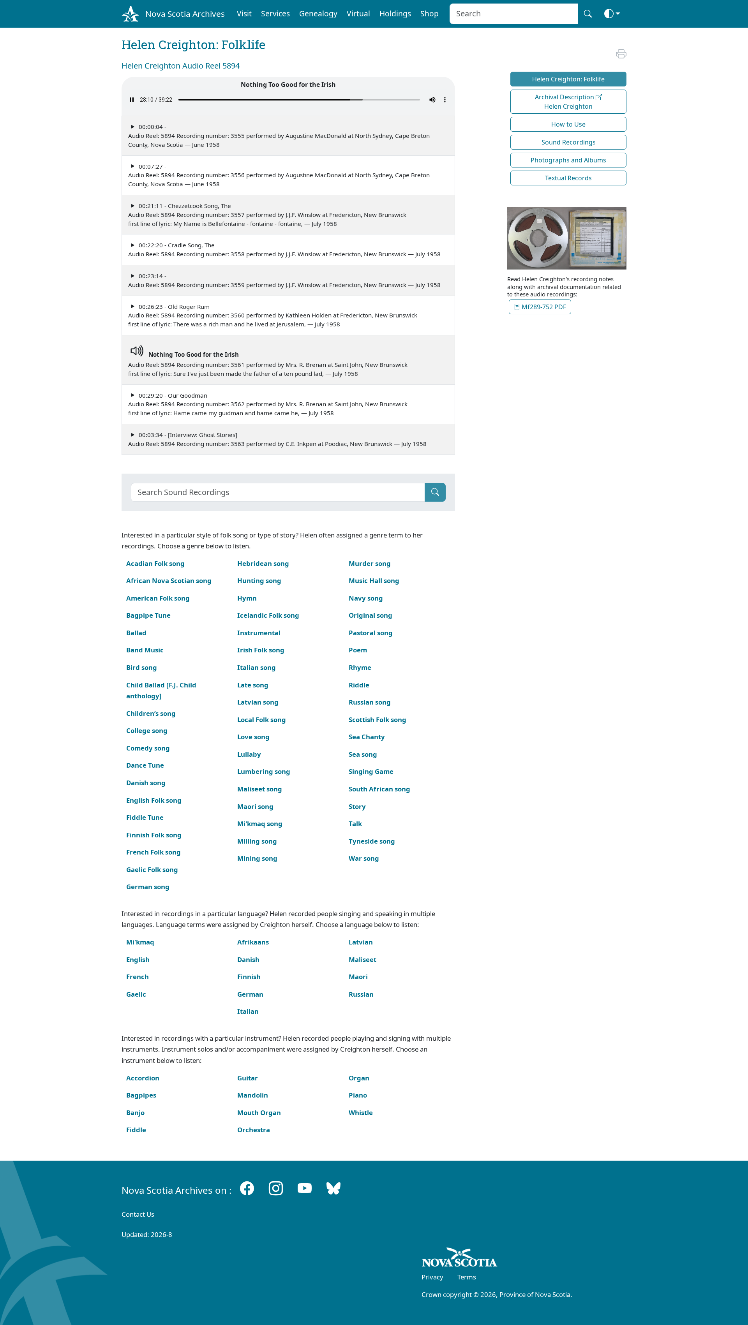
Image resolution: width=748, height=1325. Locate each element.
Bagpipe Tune (148, 615)
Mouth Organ (259, 1112)
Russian (361, 994)
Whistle (361, 1112)
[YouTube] (304, 1188)
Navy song (366, 598)
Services (275, 13)
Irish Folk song (260, 649)
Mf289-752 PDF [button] (543, 307)
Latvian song (258, 702)
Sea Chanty (367, 736)
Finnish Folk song (154, 834)
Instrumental (258, 632)
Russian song (370, 702)
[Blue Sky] (333, 1188)
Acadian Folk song (155, 563)
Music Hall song (374, 580)
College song (147, 730)
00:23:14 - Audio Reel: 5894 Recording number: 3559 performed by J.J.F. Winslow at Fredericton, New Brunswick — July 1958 (284, 280)
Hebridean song (263, 563)
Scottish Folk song (377, 719)
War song (364, 858)
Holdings (395, 13)
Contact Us (138, 1214)
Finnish (249, 976)
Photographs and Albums (568, 160)
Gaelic (136, 994)
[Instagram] (276, 1188)
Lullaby (249, 754)
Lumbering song (263, 771)
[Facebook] (247, 1188)
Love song (253, 736)
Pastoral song (371, 632)
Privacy (432, 1276)
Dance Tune (145, 765)
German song (147, 886)
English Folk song (154, 800)
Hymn (247, 598)
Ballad (136, 632)
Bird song (141, 667)
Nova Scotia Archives (185, 13)
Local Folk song (261, 719)
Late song (252, 684)
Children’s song (151, 713)
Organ (359, 1077)
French (137, 976)
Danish (248, 959)
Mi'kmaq (140, 941)
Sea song (363, 754)
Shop (429, 13)
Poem (358, 649)
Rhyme (360, 667)
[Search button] (588, 14)
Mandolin (252, 1095)
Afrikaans (253, 941)
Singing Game (371, 771)
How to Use (568, 124)
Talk (355, 823)
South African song (379, 788)
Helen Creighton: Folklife (568, 79)
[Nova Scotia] (460, 1258)
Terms (466, 1276)
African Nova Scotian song (169, 580)
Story (357, 806)
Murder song (370, 563)
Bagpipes (141, 1095)
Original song (370, 615)
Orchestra (253, 1129)
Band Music (145, 649)
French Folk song (153, 852)
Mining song (257, 858)
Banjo (135, 1112)
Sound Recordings (569, 142)
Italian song (256, 667)
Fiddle (136, 1129)
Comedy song (148, 748)
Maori (358, 976)
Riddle (359, 684)
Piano (358, 1095)
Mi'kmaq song (259, 823)
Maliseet (362, 959)
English (138, 959)
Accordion (142, 1077)
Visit (244, 13)
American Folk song (158, 598)
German (250, 994)
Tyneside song (372, 841)
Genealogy (318, 13)
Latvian (361, 941)
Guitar (247, 1077)
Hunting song (259, 580)
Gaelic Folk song (152, 869)
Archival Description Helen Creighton (565, 102)
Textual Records (568, 178)
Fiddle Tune (145, 817)
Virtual (358, 13)
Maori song (255, 806)
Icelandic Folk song (268, 615)
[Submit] (435, 492)
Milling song (257, 841)
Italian (248, 1011)
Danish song (146, 782)
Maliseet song (259, 788)
